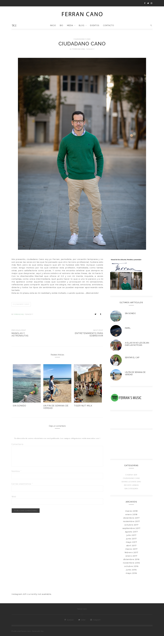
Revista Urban (131, 485)
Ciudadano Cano (82, 39)
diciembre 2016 (131, 559)
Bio (61, 25)
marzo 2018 (131, 511)
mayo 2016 (131, 573)
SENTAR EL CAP (132, 357)
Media (70, 25)
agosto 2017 (131, 531)
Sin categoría (131, 489)
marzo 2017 (131, 549)
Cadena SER (131, 475)
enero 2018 (131, 514)
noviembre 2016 (131, 563)
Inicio (53, 25)
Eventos (94, 25)
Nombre (17, 471)
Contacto (108, 25)
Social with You (37, 631)
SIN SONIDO (19, 405)
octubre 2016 (131, 566)
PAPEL (128, 328)
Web (14, 497)
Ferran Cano (82, 609)
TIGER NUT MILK (83, 405)
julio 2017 (131, 535)
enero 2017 (131, 556)
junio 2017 (131, 538)
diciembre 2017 (131, 518)
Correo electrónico (22, 484)
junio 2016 (131, 569)
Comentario (17, 444)
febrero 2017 (131, 552)
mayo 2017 (131, 542)
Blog (81, 25)
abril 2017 (131, 545)
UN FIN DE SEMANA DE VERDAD (55, 406)
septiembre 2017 (131, 528)
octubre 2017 (131, 525)
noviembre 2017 (131, 521)
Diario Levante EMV (131, 482)
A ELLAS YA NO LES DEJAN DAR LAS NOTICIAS (137, 344)
